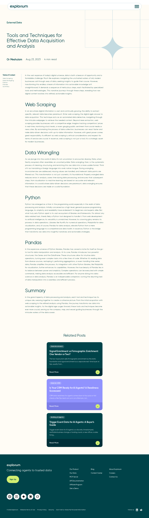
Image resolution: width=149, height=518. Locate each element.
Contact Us (113, 477)
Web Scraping (8, 78)
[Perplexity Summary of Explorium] (16, 497)
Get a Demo (74, 489)
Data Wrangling (8, 80)
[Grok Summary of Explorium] (37, 497)
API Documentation (77, 481)
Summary (6, 86)
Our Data (73, 473)
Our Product (74, 469)
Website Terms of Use (27, 510)
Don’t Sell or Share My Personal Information (71, 510)
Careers (112, 473)
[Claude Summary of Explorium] (30, 497)
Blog (92, 469)
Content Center (96, 473)
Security (51, 510)
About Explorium (115, 469)
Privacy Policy (42, 510)
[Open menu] (137, 6)
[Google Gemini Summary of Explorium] (24, 497)
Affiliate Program (76, 485)
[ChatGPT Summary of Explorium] (10, 497)
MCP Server (74, 477)
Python (5, 82)
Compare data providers (132, 465)
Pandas (5, 84)
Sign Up (13, 479)
